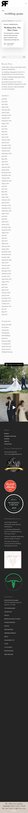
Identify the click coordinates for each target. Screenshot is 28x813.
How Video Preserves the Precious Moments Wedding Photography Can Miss (14, 83)
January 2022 (5, 224)
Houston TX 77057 (9, 666)
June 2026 (4, 101)
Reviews (6, 433)
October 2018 (6, 276)
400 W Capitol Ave (9, 724)
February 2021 (6, 246)
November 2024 (6, 148)
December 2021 (6, 227)
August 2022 (5, 213)
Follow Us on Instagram (15, 364)
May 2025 (4, 131)
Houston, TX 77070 (9, 604)
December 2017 (6, 298)
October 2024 (6, 151)
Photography (5, 333)
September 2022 (6, 211)
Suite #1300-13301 (9, 708)
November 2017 (6, 301)
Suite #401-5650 (9, 769)
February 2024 (6, 167)
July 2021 (4, 235)
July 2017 (4, 309)
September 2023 (6, 181)
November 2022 (6, 208)
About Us (6, 441)
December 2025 (6, 115)
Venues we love (6, 349)
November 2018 (6, 273)
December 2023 (6, 172)
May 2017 (4, 312)
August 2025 (5, 123)
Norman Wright (10, 43)
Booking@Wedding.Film (15, 454)
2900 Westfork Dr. (9, 767)
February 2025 (6, 140)
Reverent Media (6, 341)
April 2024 (5, 161)
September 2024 (6, 153)
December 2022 (6, 205)
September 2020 (6, 260)
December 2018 (6, 271)
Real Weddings (6, 335)
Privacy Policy (8, 444)
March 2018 (5, 290)
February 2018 (6, 293)
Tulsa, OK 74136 (9, 718)
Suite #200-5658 (9, 790)
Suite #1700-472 (9, 726)
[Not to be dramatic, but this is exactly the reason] (14, 379)
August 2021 (5, 232)
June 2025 (4, 129)
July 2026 (4, 99)
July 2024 (4, 156)
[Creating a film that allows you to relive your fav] (14, 407)
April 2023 (5, 194)
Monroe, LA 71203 (9, 792)
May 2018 (4, 284)
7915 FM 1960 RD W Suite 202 (12, 602)
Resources (6, 24)
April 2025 (5, 134)
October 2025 (6, 118)
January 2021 (5, 249)
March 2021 (5, 243)
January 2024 (5, 170)
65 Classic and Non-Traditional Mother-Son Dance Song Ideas (13, 88)
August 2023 (5, 183)
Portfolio (6, 438)
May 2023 (4, 192)
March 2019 (5, 262)
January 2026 (5, 112)
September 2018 (6, 279)
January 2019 (5, 268)
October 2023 (6, 178)
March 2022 (5, 222)
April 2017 (5, 314)
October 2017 (6, 303)
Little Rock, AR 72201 (10, 728)
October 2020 (6, 257)
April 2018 (5, 287)
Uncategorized (6, 344)
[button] (26, 3)
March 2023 (5, 197)
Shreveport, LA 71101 (10, 782)
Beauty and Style (6, 324)
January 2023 (5, 202)
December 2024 (6, 145)
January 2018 (5, 295)
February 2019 (6, 265)
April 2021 (5, 241)
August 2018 (5, 282)
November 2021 (6, 230)
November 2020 (6, 254)
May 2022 (4, 219)
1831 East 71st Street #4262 (12, 716)
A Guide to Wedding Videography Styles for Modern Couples (13, 78)
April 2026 (5, 104)
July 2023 (4, 186)
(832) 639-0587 (13, 452)
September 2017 (6, 306)
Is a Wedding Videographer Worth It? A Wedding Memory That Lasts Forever (13, 73)
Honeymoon (5, 330)
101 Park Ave (8, 706)
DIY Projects (5, 327)
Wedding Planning (13, 24)
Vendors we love (6, 346)
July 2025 (4, 126)
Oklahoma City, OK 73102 (11, 710)
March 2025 (5, 137)
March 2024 (5, 164)
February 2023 (6, 200)
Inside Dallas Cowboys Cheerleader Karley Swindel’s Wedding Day (14, 68)
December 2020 (6, 252)
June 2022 (4, 216)
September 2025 (6, 121)
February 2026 (6, 110)
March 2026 (5, 107)
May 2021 (4, 238)
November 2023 (6, 175)
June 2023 (4, 189)
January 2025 (5, 142)
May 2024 (4, 159)
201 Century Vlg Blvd (10, 787)
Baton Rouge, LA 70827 (11, 772)
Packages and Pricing (10, 436)
